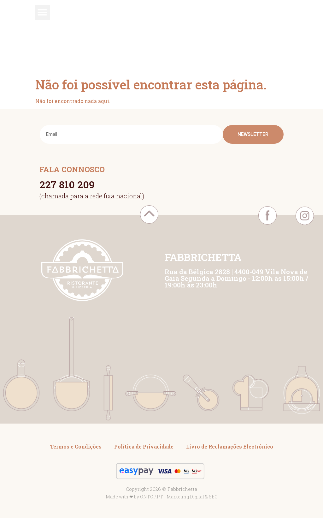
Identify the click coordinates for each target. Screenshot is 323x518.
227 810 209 (67, 184)
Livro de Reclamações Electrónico (229, 446)
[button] (42, 12)
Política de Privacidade (143, 446)
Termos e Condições (76, 446)
